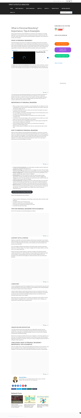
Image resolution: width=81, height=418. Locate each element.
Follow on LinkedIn (58, 63)
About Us (12, 12)
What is (39, 8)
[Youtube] (23, 386)
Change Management (62, 44)
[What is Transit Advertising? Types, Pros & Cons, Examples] (17, 399)
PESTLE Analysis (30, 8)
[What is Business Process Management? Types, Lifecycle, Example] (30, 399)
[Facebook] (13, 386)
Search (71, 12)
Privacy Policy (55, 8)
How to (46, 8)
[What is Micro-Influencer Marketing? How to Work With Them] (43, 399)
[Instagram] (18, 386)
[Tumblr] (26, 386)
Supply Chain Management (62, 49)
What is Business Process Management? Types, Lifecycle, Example (29, 406)
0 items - (61, 1)
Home (11, 8)
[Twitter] (20, 386)
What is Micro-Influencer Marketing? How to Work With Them (42, 406)
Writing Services (66, 8)
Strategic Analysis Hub (62, 56)
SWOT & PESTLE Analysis (19, 4)
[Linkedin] (15, 386)
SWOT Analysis (19, 8)
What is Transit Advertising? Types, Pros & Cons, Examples (16, 406)
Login (56, 1)
